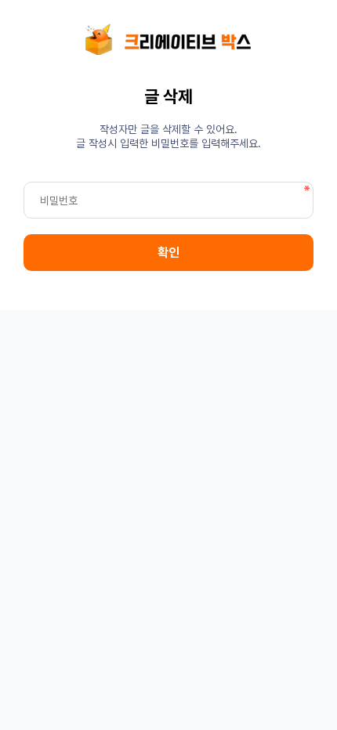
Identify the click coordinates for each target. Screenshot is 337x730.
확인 (168, 252)
